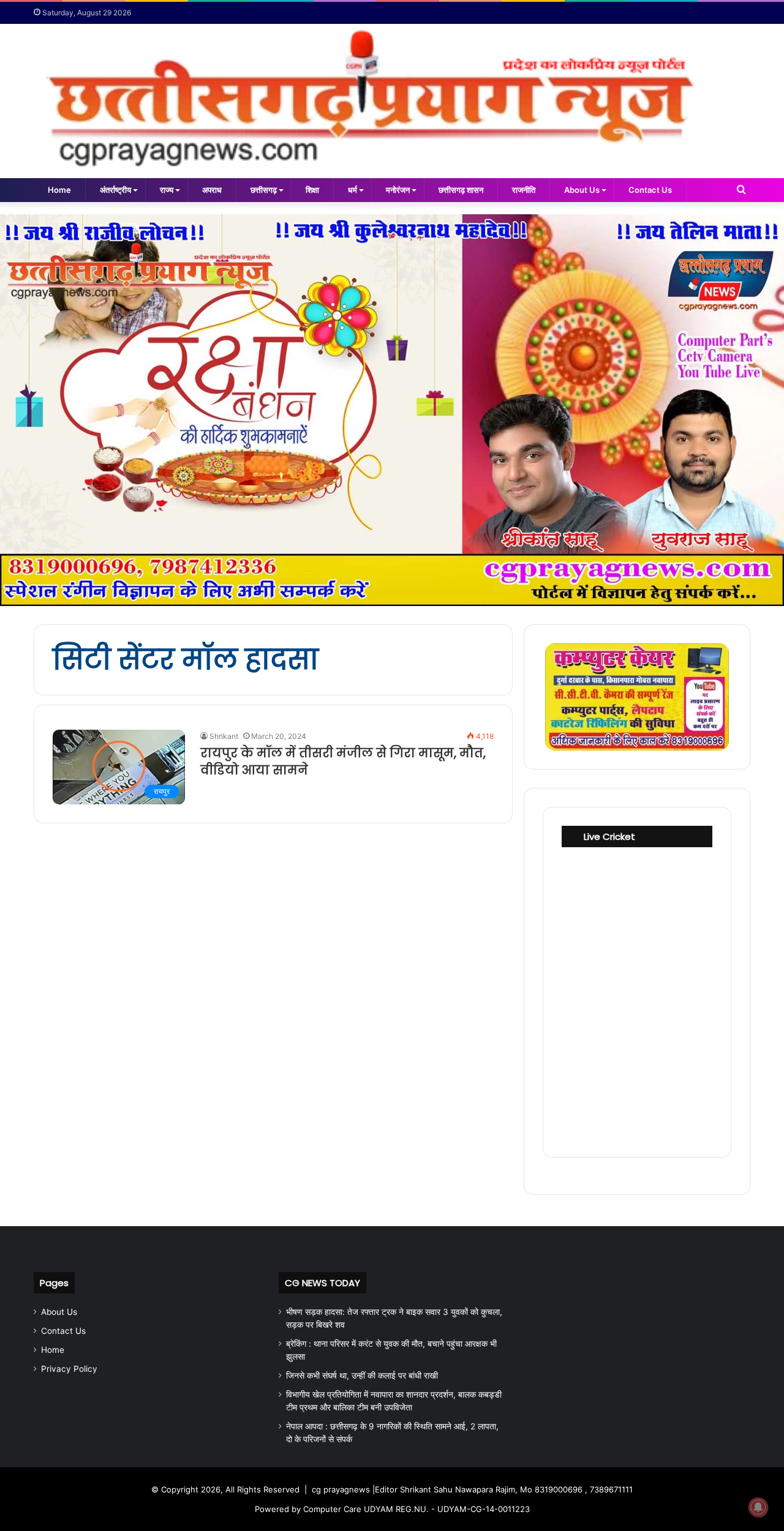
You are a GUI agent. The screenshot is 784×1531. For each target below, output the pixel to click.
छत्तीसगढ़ (264, 190)
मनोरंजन (398, 190)
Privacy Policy (69, 1369)
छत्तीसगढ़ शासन (461, 190)
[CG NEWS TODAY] (392, 101)
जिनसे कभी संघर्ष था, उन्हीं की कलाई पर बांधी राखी (362, 1375)
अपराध (212, 190)
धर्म (352, 190)
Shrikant (223, 736)
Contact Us (650, 190)
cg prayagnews (341, 1489)
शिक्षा (312, 190)
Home (59, 190)
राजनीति (523, 190)
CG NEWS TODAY (322, 1282)
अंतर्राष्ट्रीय (115, 190)
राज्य (166, 190)
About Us (582, 190)
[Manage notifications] (758, 1507)
